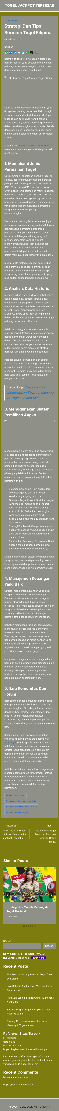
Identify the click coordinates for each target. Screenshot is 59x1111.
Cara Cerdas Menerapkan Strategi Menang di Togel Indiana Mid (30, 392)
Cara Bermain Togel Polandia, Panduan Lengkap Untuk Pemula (45, 834)
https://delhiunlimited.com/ (18, 1084)
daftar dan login (28, 1056)
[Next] (51, 895)
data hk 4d (9, 1041)
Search (7, 941)
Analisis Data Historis (15, 795)
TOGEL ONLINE (10, 21)
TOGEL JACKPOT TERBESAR (34, 145)
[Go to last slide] (7, 895)
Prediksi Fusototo (12, 1045)
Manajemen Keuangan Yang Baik (21, 801)
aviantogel (10, 742)
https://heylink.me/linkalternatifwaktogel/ (25, 1049)
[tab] (24, 926)
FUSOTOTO (9, 1038)
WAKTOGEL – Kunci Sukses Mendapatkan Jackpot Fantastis (15, 832)
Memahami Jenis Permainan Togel (21, 807)
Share (37, 53)
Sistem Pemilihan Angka (17, 812)
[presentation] (29, 884)
